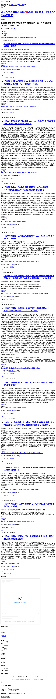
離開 (8, 696)
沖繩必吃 (36, 261)
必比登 (28, 453)
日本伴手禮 (12, 67)
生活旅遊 (12, 72)
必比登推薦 (18, 453)
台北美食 (3, 453)
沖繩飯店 (38, 368)
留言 (14, 69)
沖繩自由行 (12, 106)
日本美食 (3, 67)
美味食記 (12, 267)
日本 (2, 172)
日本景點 (13, 172)
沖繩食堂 (34, 172)
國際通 (25, 293)
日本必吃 (34, 521)
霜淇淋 (23, 261)
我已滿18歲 (3, 696)
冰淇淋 (27, 261)
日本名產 (40, 293)
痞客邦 (11, 69)
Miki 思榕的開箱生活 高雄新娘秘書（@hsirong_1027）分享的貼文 (20, 621)
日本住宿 (17, 368)
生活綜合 (12, 28)
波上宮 (8, 563)
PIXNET (17, 679)
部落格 (5, 33)
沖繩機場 (27, 67)
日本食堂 (29, 172)
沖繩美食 (17, 67)
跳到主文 (3, 19)
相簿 (5, 31)
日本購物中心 (32, 106)
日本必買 (3, 521)
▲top (2, 75)
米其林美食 (40, 453)
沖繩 (7, 67)
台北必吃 (12, 453)
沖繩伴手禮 (33, 67)
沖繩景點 (22, 106)
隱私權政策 (36, 679)
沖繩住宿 (32, 368)
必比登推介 (33, 453)
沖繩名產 (46, 293)
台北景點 (23, 453)
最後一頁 (9, 573)
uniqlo (27, 106)
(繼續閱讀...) (4, 63)
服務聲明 (42, 679)
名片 (5, 35)
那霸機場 (22, 67)
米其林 (8, 453)
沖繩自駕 (36, 489)
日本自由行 (12, 261)
